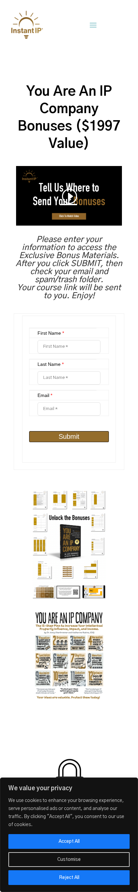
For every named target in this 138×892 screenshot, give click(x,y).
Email (45, 395)
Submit (69, 436)
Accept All (69, 841)
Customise (69, 859)
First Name (51, 333)
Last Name (51, 364)
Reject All (69, 877)
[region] (69, 835)
